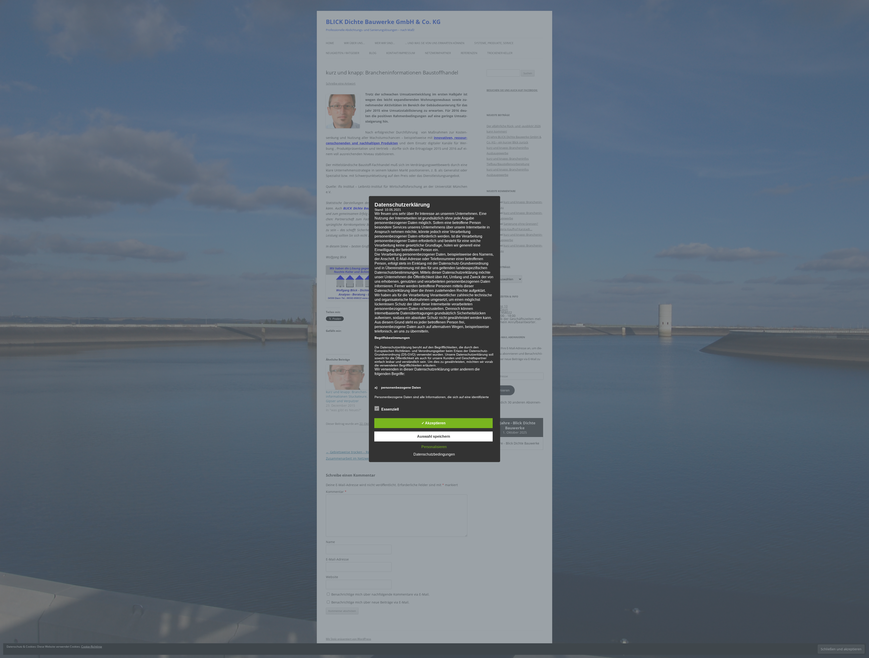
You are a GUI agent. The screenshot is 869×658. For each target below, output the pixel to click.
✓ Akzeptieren (433, 423)
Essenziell (390, 409)
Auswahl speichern (433, 436)
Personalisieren (434, 447)
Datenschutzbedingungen (434, 454)
